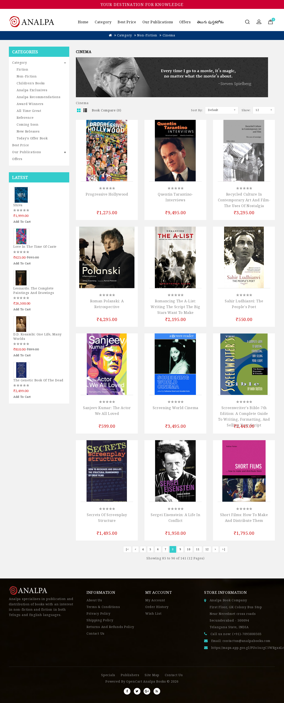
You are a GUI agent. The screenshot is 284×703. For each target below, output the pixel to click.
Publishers (130, 675)
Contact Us (96, 633)
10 (188, 549)
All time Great (29, 111)
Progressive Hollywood (107, 194)
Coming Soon (28, 124)
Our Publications (157, 22)
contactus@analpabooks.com (247, 641)
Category (103, 22)
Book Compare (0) (106, 110)
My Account (155, 600)
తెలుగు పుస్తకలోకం (210, 22)
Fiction (22, 69)
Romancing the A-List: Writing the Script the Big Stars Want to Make (175, 307)
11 (197, 549)
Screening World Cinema (175, 407)
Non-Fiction (147, 35)
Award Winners (30, 104)
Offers (185, 22)
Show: (246, 110)
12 (207, 549)
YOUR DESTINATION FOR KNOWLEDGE (142, 4)
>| (223, 549)
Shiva (18, 205)
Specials (108, 675)
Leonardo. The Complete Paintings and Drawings (33, 290)
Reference (25, 117)
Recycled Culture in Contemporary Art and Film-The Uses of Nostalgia (244, 200)
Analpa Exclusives (32, 90)
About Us (94, 600)
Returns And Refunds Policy (110, 627)
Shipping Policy (100, 620)
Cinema (169, 35)
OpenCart (134, 681)
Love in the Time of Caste (35, 246)
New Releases (28, 131)
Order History (157, 607)
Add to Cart (22, 222)
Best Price (127, 22)
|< (127, 549)
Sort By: (197, 110)
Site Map (152, 675)
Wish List (153, 613)
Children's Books (31, 83)
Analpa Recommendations (38, 97)
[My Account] (258, 22)
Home (83, 22)
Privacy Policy (98, 613)
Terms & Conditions (103, 607)
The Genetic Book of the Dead (38, 380)
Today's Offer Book (32, 138)
